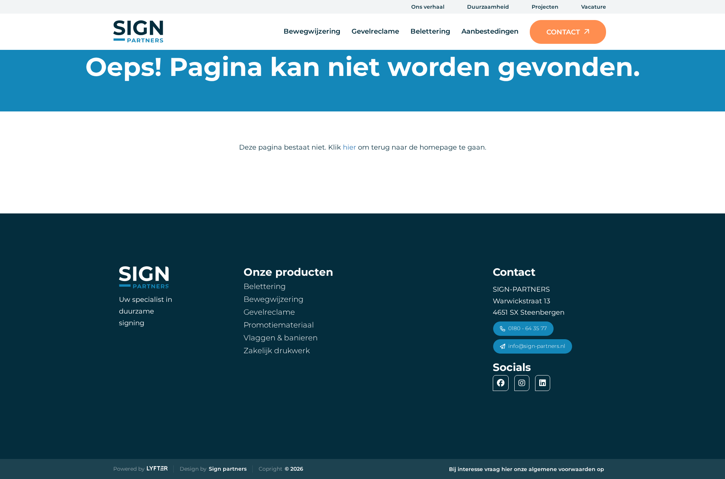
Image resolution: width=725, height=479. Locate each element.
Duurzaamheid (488, 6)
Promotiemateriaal (279, 324)
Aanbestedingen (489, 31)
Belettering (430, 31)
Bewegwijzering (312, 31)
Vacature (593, 6)
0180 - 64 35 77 (527, 328)
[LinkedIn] (544, 383)
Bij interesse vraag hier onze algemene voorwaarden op (526, 469)
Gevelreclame (375, 31)
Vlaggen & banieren (281, 337)
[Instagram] (523, 383)
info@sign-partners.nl (536, 346)
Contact (563, 32)
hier (349, 147)
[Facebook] (502, 383)
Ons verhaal (427, 6)
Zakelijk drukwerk (277, 350)
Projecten (545, 6)
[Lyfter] (157, 469)
